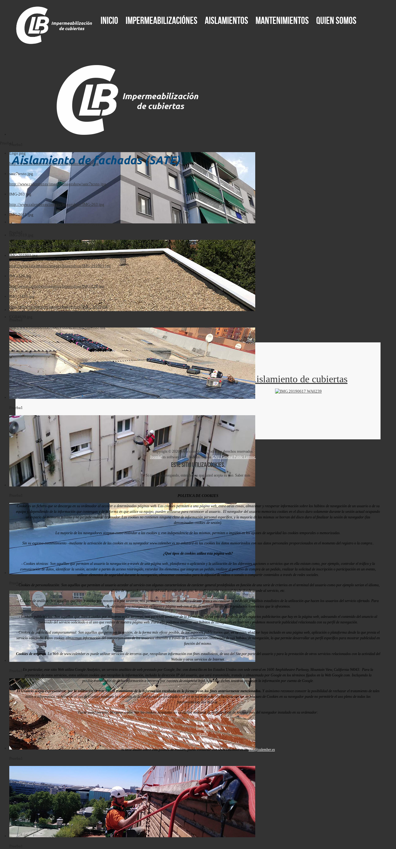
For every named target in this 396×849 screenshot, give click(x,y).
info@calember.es (262, 749)
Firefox (202, 734)
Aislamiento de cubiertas (298, 379)
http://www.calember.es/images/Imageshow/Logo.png (54, 163)
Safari (202, 739)
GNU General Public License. (234, 457)
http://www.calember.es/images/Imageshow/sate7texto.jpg (57, 184)
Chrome (203, 722)
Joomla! (156, 457)
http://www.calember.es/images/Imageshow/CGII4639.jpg (57, 327)
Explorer (202, 728)
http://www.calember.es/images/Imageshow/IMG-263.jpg (56, 204)
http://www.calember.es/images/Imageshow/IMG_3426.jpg (58, 306)
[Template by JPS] (20, 454)
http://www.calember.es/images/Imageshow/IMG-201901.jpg (60, 265)
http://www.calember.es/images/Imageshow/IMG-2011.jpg (57, 224)
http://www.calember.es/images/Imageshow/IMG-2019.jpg (57, 245)
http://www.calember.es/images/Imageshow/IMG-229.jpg (56, 286)
